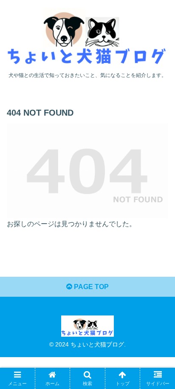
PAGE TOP (90, 286)
